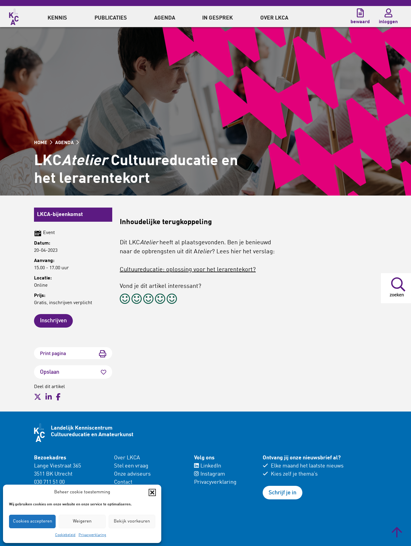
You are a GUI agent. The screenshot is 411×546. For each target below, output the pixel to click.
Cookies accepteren (32, 521)
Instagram (212, 474)
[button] (152, 492)
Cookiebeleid (65, 535)
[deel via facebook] (58, 397)
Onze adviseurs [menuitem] (132, 474)
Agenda (164, 18)
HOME (41, 142)
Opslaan (49, 372)
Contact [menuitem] (123, 482)
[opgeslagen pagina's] (360, 12)
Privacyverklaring (92, 535)
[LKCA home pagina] (14, 16)
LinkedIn (210, 466)
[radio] (125, 300)
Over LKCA (127, 458)
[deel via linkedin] (48, 397)
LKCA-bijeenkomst (60, 214)
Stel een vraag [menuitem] (131, 466)
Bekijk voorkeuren (132, 521)
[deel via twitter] (37, 397)
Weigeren (82, 521)
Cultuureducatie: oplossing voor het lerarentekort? (188, 270)
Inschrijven (53, 320)
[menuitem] (57, 16)
